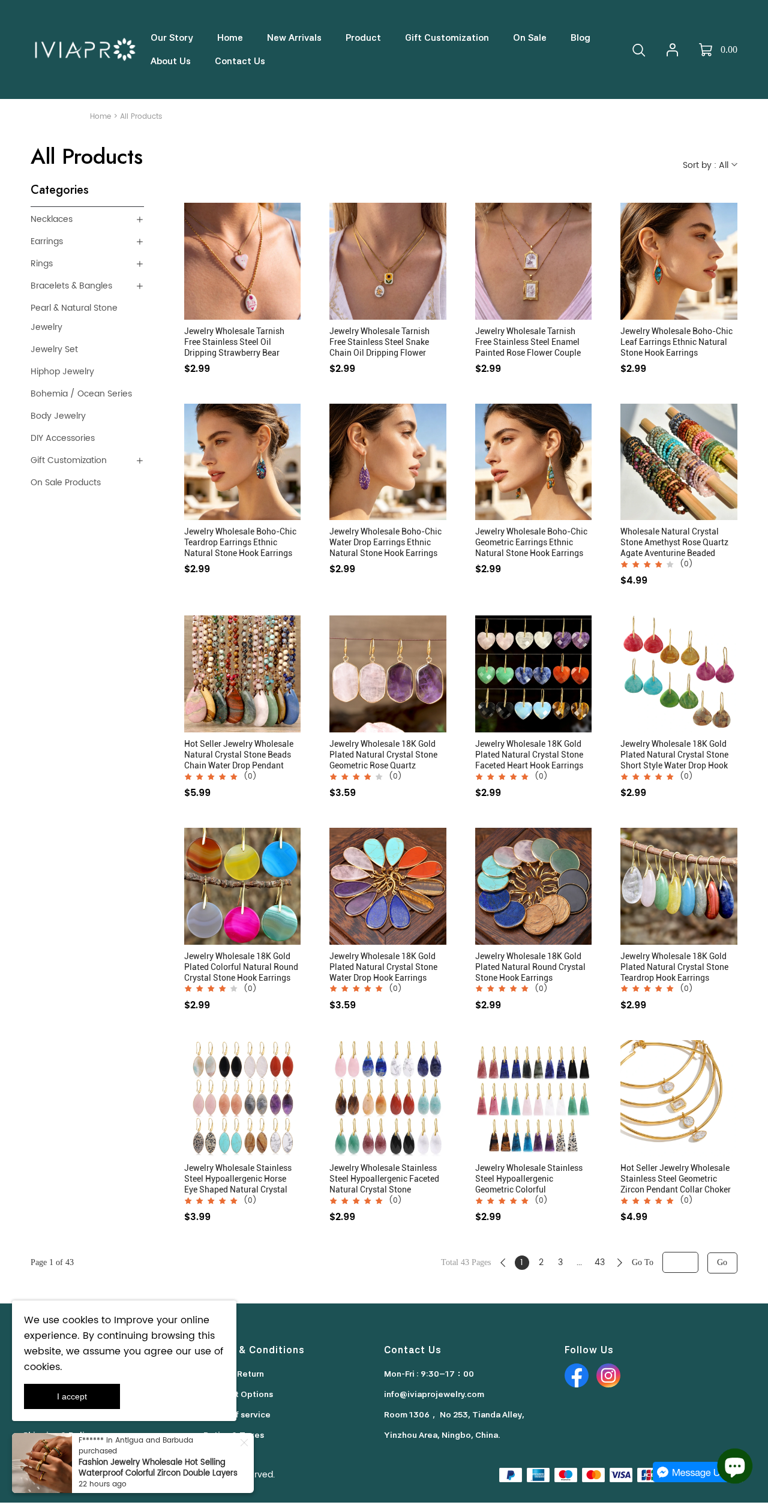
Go (722, 1262)
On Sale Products (66, 482)
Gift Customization (69, 460)
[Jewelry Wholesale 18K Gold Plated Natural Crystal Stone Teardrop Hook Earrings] (678, 886)
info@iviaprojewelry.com (434, 1394)
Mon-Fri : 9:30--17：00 (429, 1373)
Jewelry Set (54, 349)
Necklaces (52, 219)
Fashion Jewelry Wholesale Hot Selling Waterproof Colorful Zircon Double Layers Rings (158, 1473)
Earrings (47, 241)
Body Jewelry (58, 416)
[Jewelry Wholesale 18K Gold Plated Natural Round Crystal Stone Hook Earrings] (533, 886)
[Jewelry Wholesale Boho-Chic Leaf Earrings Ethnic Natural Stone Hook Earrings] (678, 261)
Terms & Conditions (254, 1350)
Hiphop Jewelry (62, 371)
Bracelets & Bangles (71, 286)
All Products (141, 116)
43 (600, 1262)
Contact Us (413, 1350)
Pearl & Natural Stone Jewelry (74, 317)
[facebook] (577, 1375)
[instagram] (608, 1375)
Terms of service (237, 1414)
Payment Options (238, 1394)
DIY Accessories (63, 438)
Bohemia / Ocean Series (81, 394)
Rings (42, 264)
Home (100, 116)
